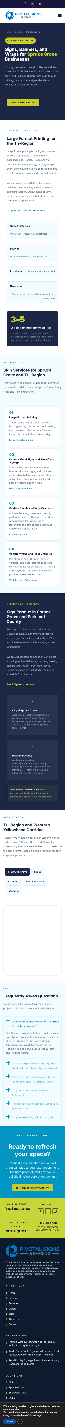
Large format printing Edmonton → (27, 210)
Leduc (12, 1397)
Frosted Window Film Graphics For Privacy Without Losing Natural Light (32, 1343)
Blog (11, 1313)
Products (13, 1298)
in (48, 1211)
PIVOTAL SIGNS (48, 1222)
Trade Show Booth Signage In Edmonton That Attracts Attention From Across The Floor (34, 1353)
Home (8, 32)
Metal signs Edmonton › (21, 488)
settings (37, 1415)
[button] (59, 15)
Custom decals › (18, 534)
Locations (19, 32)
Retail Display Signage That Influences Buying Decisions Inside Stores (34, 1362)
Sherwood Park (17, 1392)
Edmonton (14, 891)
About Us (14, 1319)
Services (13, 1303)
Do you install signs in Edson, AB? (33, 1117)
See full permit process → (22, 684)
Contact (13, 1324)
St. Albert (13, 1382)
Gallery (12, 1308)
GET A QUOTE (17, 1231)
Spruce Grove (16, 1387)
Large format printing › (21, 440)
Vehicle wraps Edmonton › (23, 580)
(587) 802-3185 (17, 1209)
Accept (9, 1421)
